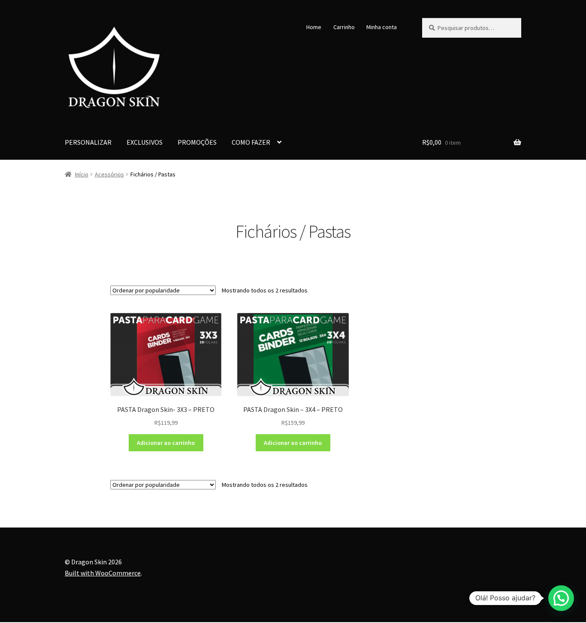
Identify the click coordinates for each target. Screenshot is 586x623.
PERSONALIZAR (88, 142)
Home (313, 27)
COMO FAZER (251, 142)
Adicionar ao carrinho (166, 443)
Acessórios (109, 174)
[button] (561, 598)
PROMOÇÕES (197, 142)
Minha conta (381, 27)
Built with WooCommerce (103, 573)
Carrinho (344, 27)
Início (81, 174)
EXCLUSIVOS (145, 142)
